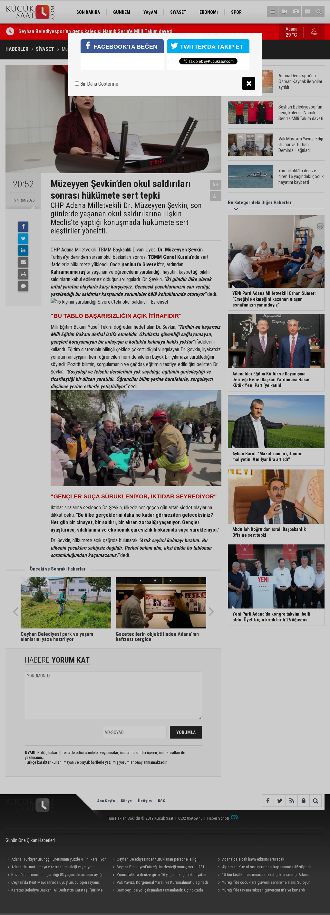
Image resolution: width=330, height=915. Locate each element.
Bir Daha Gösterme (98, 84)
